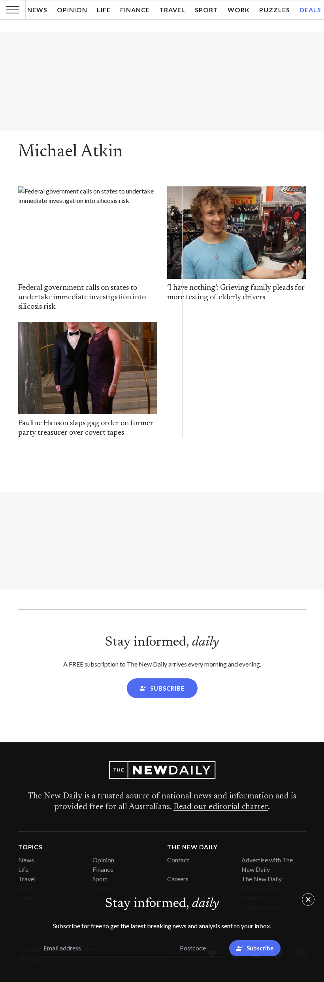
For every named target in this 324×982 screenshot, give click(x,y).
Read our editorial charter (220, 807)
